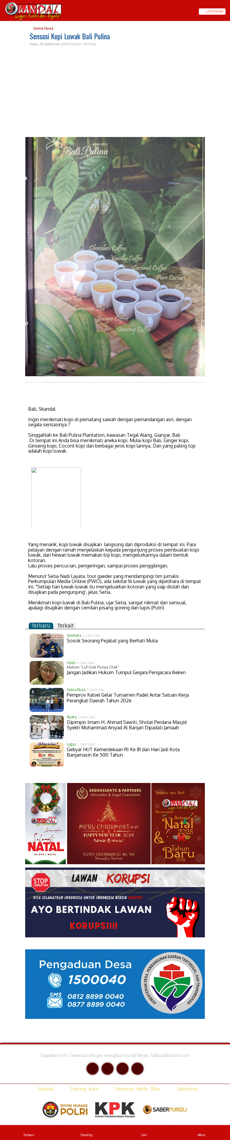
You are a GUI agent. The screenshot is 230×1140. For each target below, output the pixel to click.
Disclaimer (186, 1089)
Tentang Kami (83, 1089)
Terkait (65, 626)
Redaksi (45, 1089)
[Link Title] (2, 11)
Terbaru (41, 626)
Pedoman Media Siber (136, 1089)
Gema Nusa (42, 28)
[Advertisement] (115, 92)
